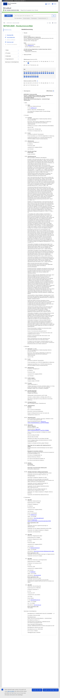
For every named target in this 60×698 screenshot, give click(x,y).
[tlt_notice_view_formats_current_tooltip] (53, 90)
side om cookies (10, 691)
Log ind (48, 3)
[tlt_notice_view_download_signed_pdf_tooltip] (28, 63)
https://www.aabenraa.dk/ (39, 518)
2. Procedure (7, 53)
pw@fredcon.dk (31, 45)
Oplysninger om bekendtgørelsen (12, 61)
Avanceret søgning (26, 18)
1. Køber (7, 50)
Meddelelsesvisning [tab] (7, 29)
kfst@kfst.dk (32, 571)
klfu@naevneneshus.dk (34, 547)
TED (4, 22)
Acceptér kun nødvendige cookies (51, 689)
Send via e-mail (10, 42)
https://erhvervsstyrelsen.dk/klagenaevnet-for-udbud (44, 551)
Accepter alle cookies (37, 689)
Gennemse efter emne (42, 18)
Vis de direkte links (11, 37)
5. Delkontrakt (8, 56)
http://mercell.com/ (37, 604)
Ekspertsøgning (34, 18)
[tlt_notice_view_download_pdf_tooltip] (24, 73)
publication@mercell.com (35, 599)
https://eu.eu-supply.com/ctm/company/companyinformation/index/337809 (39, 520)
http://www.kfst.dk (37, 575)
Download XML (10, 35)
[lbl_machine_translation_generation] (37, 81)
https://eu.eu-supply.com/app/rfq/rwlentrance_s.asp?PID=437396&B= (38, 422)
